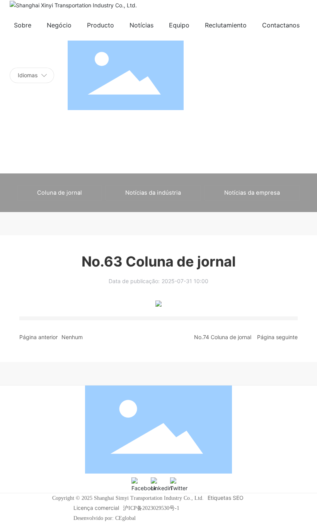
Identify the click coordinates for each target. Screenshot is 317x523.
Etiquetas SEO (226, 497)
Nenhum (72, 337)
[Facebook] (139, 485)
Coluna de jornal (59, 192)
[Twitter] (178, 485)
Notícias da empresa (252, 192)
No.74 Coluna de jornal (222, 337)
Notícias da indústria (153, 192)
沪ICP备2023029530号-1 (151, 508)
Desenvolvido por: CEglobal (104, 518)
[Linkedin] (158, 485)
